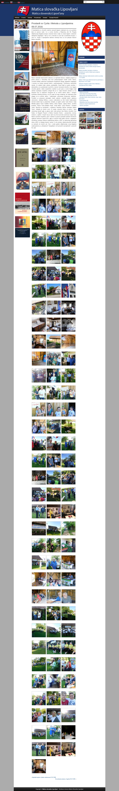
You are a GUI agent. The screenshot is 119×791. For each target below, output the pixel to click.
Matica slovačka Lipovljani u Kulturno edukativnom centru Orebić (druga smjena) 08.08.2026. (89, 66)
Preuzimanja (37, 17)
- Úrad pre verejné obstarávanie (87, 103)
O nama (23, 17)
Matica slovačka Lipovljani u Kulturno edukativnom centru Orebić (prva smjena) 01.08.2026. (89, 72)
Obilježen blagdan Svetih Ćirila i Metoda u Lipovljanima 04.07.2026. (89, 84)
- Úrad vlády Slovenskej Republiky (87, 94)
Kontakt (45, 17)
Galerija (30, 17)
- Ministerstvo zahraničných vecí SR (88, 95)
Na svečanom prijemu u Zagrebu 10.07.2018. (65, 779)
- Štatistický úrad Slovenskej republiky (88, 102)
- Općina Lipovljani (83, 105)
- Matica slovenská (83, 92)
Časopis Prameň (53, 17)
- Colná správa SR (83, 100)
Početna (17, 17)
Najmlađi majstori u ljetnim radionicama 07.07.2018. (44, 777)
